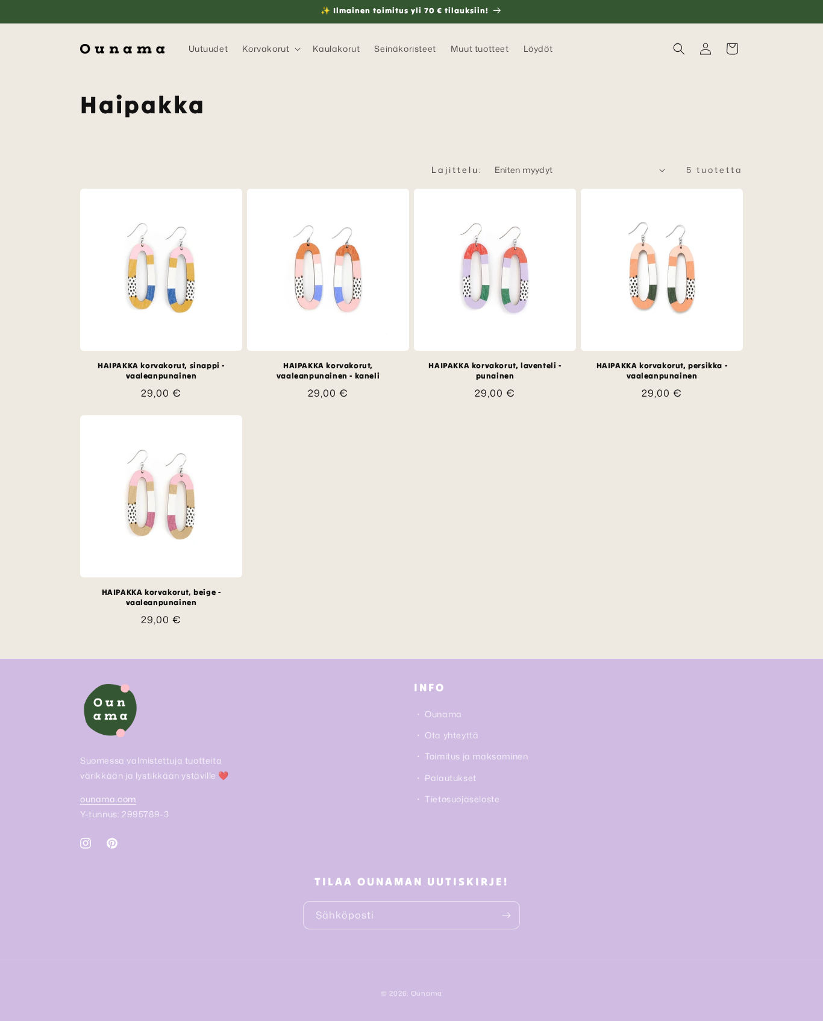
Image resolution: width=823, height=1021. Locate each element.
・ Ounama (438, 714)
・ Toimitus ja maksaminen (471, 756)
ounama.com (108, 799)
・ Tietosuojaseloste (456, 799)
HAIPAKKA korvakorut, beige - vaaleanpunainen (161, 598)
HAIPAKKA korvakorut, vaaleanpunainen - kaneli (328, 371)
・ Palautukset (445, 778)
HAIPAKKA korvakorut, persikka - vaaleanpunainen (662, 371)
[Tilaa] (506, 915)
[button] (270, 48)
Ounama (426, 993)
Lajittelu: (457, 169)
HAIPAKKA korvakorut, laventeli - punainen (494, 371)
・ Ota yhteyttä (446, 735)
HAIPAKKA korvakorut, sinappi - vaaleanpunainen (161, 371)
